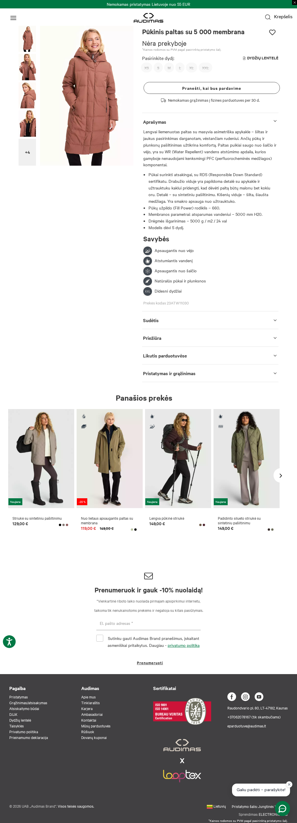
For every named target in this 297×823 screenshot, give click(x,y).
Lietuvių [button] (219, 806)
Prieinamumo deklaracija (28, 737)
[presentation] (120, 95)
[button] (27, 39)
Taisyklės (16, 725)
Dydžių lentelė (20, 719)
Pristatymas (18, 696)
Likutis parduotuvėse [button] (165, 355)
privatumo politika (184, 645)
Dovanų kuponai (94, 737)
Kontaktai (88, 719)
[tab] (210, 120)
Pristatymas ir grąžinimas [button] (169, 373)
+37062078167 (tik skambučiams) (254, 716)
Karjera (87, 708)
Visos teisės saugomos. (76, 806)
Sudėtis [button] (151, 320)
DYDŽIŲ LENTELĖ (262, 58)
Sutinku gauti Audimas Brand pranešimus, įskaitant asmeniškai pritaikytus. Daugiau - (154, 641)
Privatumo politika (23, 731)
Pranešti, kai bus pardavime (211, 88)
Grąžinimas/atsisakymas (28, 702)
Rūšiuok (87, 731)
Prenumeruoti (150, 662)
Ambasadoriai (92, 714)
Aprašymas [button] (154, 121)
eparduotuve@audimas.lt (246, 725)
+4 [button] (27, 152)
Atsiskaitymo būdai (24, 708)
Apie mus (88, 696)
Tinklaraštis (90, 702)
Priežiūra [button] (152, 338)
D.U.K (13, 714)
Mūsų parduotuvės (96, 725)
